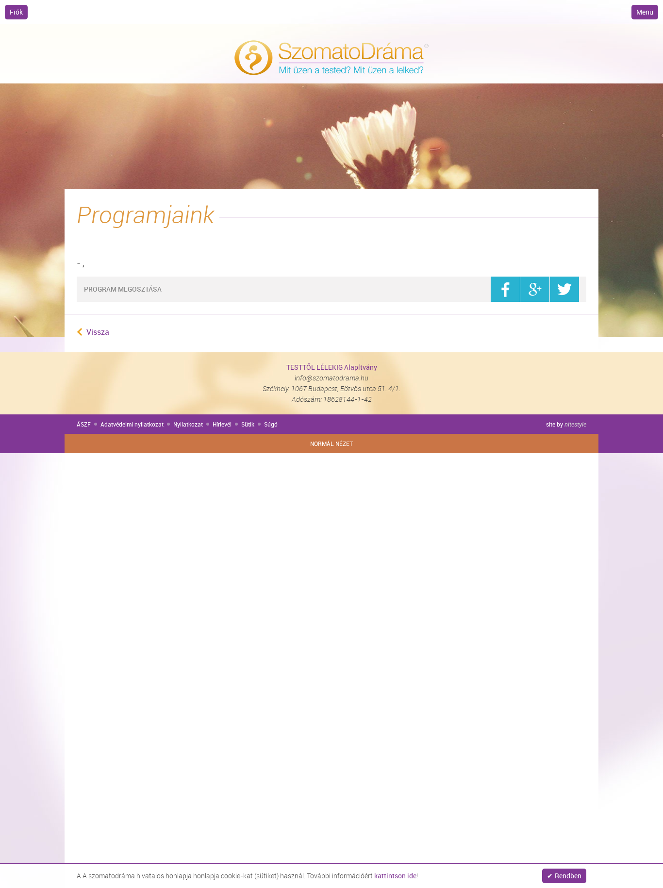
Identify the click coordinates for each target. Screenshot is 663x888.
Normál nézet (331, 443)
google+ (534, 289)
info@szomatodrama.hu (331, 377)
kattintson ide (395, 875)
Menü (644, 11)
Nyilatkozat (188, 424)
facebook (505, 289)
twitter (564, 289)
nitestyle (575, 424)
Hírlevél (222, 424)
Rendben (568, 875)
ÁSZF (84, 424)
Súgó (271, 424)
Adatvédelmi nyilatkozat (132, 424)
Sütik (247, 424)
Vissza (97, 332)
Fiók (16, 11)
